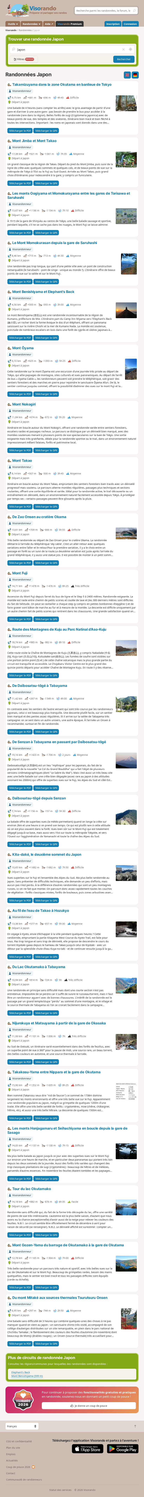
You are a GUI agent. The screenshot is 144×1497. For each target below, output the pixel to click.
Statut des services (60, 1490)
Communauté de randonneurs (24, 1479)
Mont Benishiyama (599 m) (27, 1376)
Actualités (12, 1460)
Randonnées (30, 24)
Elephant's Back (20, 1372)
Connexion (130, 24)
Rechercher (124, 59)
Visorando (11, 30)
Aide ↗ (49, 24)
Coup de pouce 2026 (18, 1467)
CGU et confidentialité (19, 1441)
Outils (11, 24)
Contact (10, 1473)
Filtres (25, 59)
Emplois (10, 1454)
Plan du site (13, 1447)
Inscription (113, 24)
